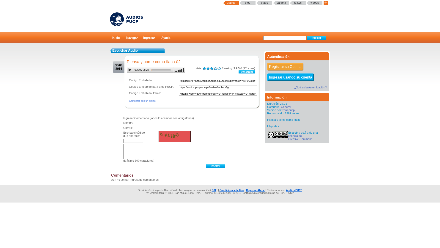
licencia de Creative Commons (300, 137)
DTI (214, 190)
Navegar (132, 37)
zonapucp (288, 110)
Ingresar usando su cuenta (290, 77)
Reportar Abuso (255, 190)
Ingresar (149, 37)
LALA (204, 68)
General (286, 107)
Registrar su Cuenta (285, 67)
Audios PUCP (294, 190)
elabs (264, 2)
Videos (315, 2)
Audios (231, 2)
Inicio (116, 37)
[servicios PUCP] (326, 3)
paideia (281, 2)
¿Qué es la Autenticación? (310, 87)
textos (298, 2)
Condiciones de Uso (232, 190)
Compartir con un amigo (142, 100)
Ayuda (165, 37)
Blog (247, 2)
